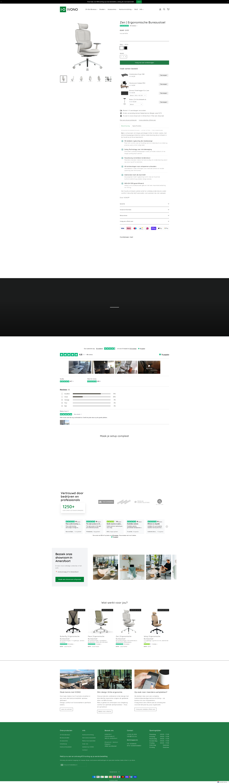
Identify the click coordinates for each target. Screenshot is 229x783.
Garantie (122, 204)
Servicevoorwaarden (89, 737)
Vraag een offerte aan (126, 221)
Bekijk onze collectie (104, 711)
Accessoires (64, 741)
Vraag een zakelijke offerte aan (145, 709)
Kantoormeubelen (66, 747)
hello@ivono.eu (132, 736)
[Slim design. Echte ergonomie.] (114, 679)
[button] (223, 782)
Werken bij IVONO (88, 747)
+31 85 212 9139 (132, 734)
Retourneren (123, 215)
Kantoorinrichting (88, 734)
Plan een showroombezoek (128, 120)
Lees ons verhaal (66, 709)
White (121, 48)
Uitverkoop (63, 744)
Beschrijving (125, 126)
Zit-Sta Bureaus (65, 734)
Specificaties (136, 126)
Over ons (85, 744)
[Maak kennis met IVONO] (77, 679)
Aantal (122, 53)
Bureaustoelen (64, 737)
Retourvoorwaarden (88, 741)
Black (125, 48)
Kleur (124, 44)
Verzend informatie (125, 209)
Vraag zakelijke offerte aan (147, 120)
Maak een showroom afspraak (69, 579)
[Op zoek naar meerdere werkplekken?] (151, 679)
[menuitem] (91, 9)
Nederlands (113, 772)
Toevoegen (163, 75)
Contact (84, 750)
